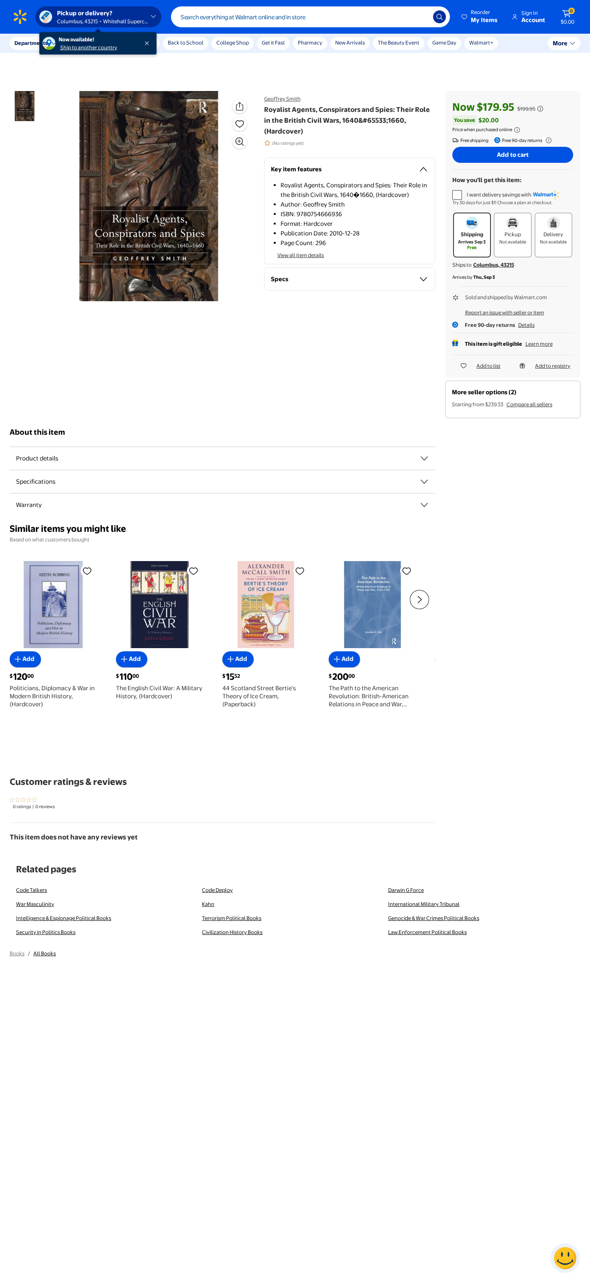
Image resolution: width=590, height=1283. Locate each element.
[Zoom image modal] (239, 141)
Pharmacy (310, 42)
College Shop (232, 42)
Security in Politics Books (45, 932)
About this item (37, 432)
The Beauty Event (398, 42)
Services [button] (81, 43)
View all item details (300, 255)
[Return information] (547, 140)
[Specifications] (424, 481)
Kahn (208, 904)
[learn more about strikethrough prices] (540, 108)
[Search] (439, 16)
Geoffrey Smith (282, 98)
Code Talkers (31, 890)
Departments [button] (30, 43)
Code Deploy (217, 890)
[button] (480, 16)
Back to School (185, 42)
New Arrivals (350, 42)
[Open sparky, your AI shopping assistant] (565, 1258)
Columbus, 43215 (493, 264)
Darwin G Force (406, 890)
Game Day (444, 42)
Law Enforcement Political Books (427, 932)
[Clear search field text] (421, 16)
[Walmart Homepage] (20, 16)
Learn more (539, 344)
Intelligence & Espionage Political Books (63, 918)
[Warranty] (424, 505)
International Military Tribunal (424, 904)
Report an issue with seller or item (504, 312)
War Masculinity (35, 904)
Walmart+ (481, 42)
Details (526, 325)
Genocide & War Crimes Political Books (433, 918)
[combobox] (310, 16)
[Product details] (424, 458)
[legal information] (517, 130)
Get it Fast (273, 42)
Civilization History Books (232, 932)
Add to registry (552, 366)
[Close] (148, 43)
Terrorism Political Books (231, 918)
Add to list (488, 366)
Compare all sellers (529, 404)
